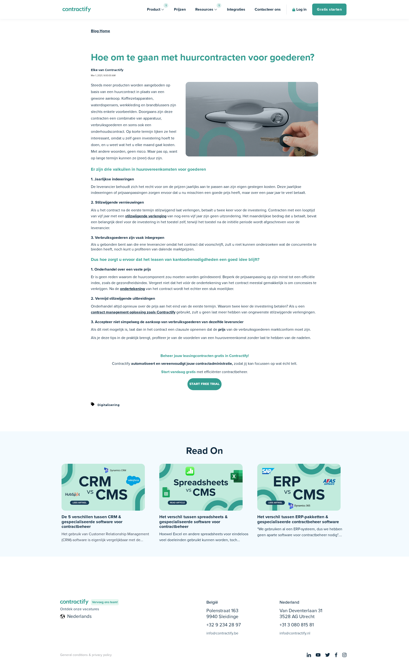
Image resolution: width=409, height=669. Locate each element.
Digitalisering (109, 405)
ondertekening (132, 288)
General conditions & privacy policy (86, 654)
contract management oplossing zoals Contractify (133, 312)
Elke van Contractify (107, 70)
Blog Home (100, 31)
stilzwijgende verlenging (145, 216)
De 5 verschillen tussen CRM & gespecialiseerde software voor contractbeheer (92, 522)
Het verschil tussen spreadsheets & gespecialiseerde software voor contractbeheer (193, 522)
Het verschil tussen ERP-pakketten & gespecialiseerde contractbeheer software (298, 519)
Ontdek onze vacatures (79, 609)
